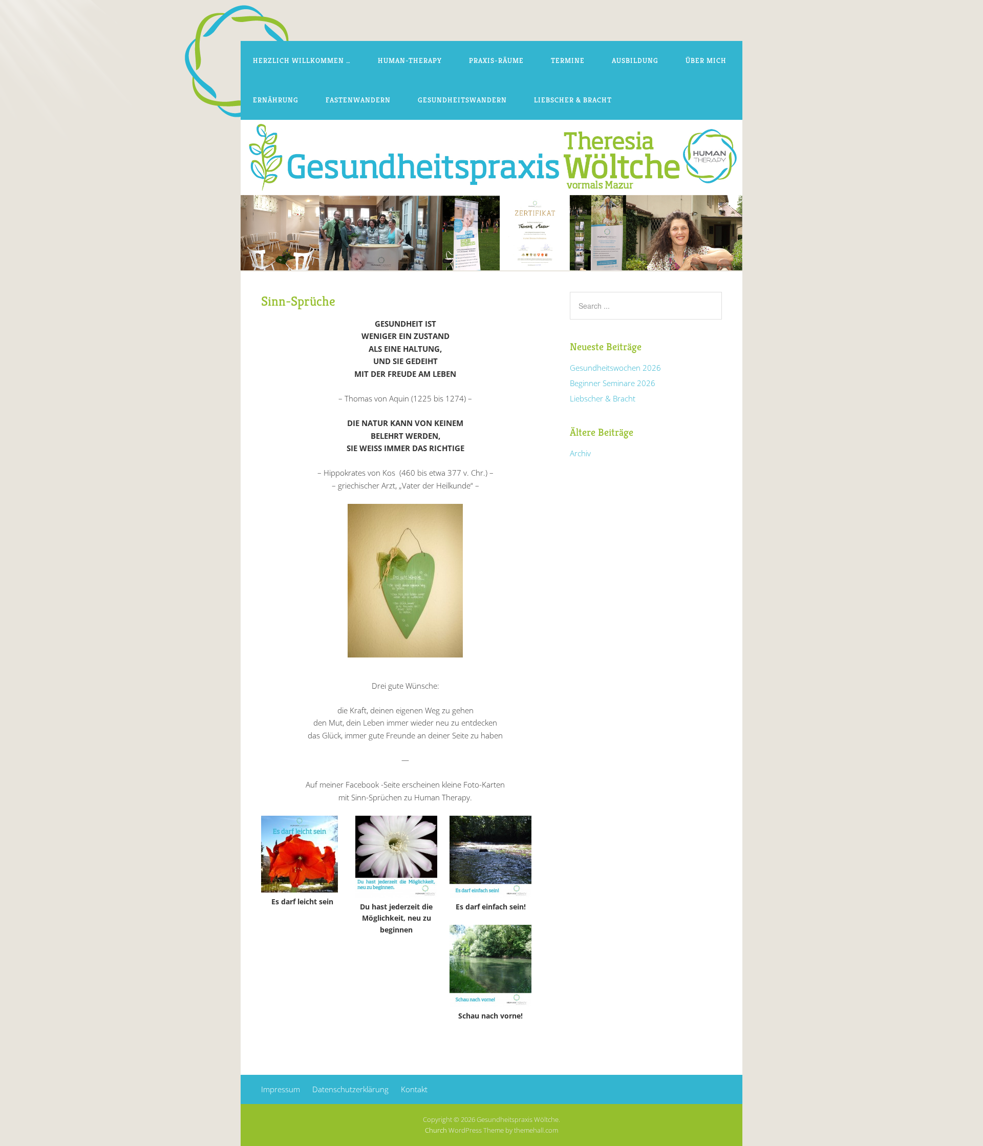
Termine (568, 60)
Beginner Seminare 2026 (612, 383)
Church (436, 1130)
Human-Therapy (410, 60)
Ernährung (275, 99)
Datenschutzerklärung (350, 1089)
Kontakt (414, 1089)
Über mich (706, 60)
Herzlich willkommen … (302, 60)
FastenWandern (358, 99)
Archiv (580, 453)
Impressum (280, 1089)
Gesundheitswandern (462, 99)
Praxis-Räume (496, 60)
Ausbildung (635, 60)
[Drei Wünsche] (405, 660)
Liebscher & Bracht (573, 99)
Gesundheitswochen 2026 (615, 368)
